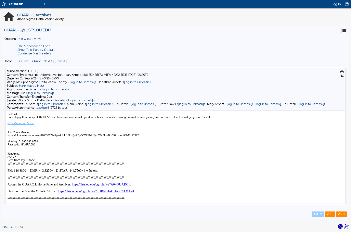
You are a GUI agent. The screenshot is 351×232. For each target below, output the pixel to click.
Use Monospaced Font (33, 46)
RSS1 (330, 214)
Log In (336, 4)
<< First (23, 61)
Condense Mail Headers (34, 53)
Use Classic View (29, 39)
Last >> (61, 61)
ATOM (317, 214)
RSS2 (341, 214)
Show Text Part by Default (36, 50)
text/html (42, 107)
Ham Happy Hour (31, 86)
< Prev (36, 61)
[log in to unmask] (82, 82)
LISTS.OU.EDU (12, 227)
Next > (48, 61)
